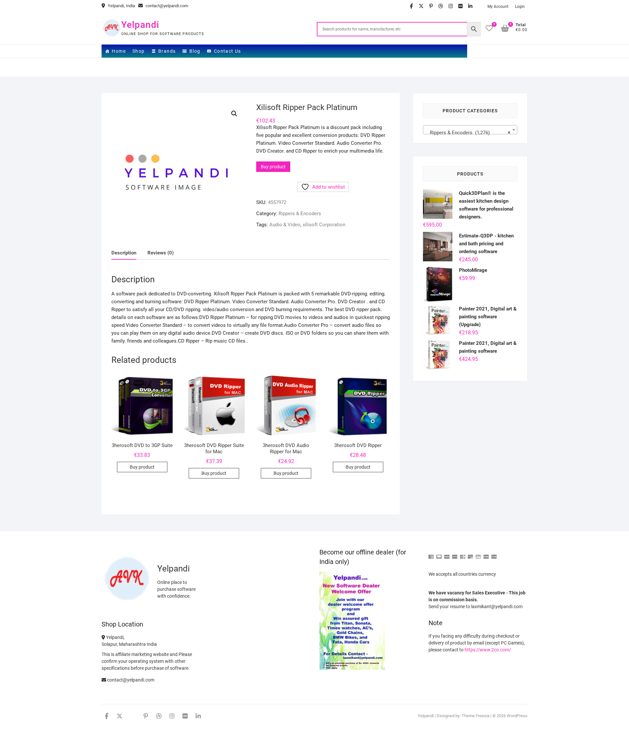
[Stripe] (486, 554)
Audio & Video (284, 225)
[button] (234, 114)
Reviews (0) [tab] (160, 253)
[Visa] (446, 554)
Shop (138, 51)
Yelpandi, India (121, 5)
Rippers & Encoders (299, 213)
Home (119, 51)
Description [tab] (123, 253)
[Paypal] (454, 554)
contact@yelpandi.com (166, 5)
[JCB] (494, 554)
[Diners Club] (462, 554)
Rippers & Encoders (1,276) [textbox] (468, 133)
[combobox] (470, 129)
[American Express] (431, 554)
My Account (497, 6)
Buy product (273, 166)
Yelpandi (140, 24)
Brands (167, 51)
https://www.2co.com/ (488, 649)
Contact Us (227, 51)
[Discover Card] (470, 554)
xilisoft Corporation (324, 225)
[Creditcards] (478, 554)
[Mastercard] (439, 554)
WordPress (517, 715)
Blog (194, 51)
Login (520, 6)
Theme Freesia (475, 715)
